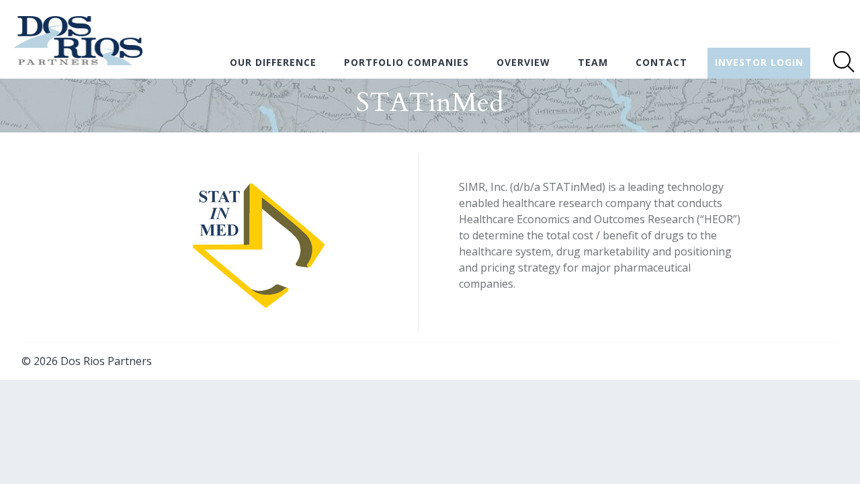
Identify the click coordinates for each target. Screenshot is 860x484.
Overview (523, 62)
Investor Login (759, 62)
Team (593, 62)
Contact (661, 62)
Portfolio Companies (406, 62)
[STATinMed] (257, 309)
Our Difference (273, 62)
